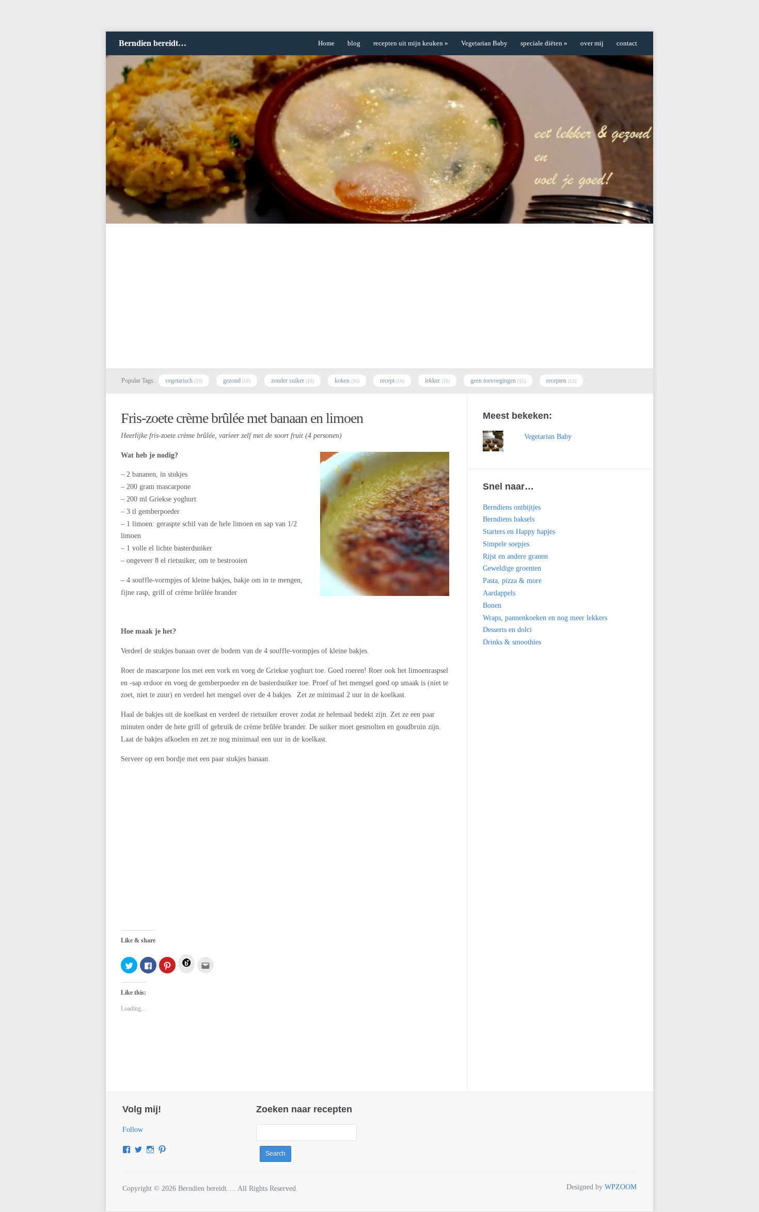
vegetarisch (179, 380)
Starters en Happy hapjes (519, 532)
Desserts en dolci (507, 630)
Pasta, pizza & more (512, 581)
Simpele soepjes (506, 544)
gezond (232, 380)
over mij (592, 43)
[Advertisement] (379, 296)
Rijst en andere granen (515, 556)
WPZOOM (621, 1187)
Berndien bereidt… (152, 43)
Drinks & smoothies (512, 642)
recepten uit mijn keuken (410, 43)
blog (353, 43)
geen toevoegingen (493, 380)
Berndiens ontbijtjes (512, 507)
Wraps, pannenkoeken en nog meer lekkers (545, 618)
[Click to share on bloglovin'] (186, 963)
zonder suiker (287, 380)
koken (342, 380)
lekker (432, 380)
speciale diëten (543, 43)
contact (626, 43)
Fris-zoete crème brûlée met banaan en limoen (242, 418)
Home (326, 43)
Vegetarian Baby (484, 43)
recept (387, 380)
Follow (132, 1130)
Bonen (492, 605)
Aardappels (499, 593)
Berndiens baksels (508, 519)
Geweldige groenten (512, 568)
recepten (556, 380)
